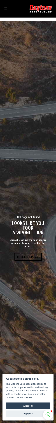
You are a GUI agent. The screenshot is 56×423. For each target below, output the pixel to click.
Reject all (28, 413)
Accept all (28, 406)
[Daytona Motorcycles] (40, 9)
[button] (48, 415)
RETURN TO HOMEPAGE (28, 256)
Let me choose (24, 397)
